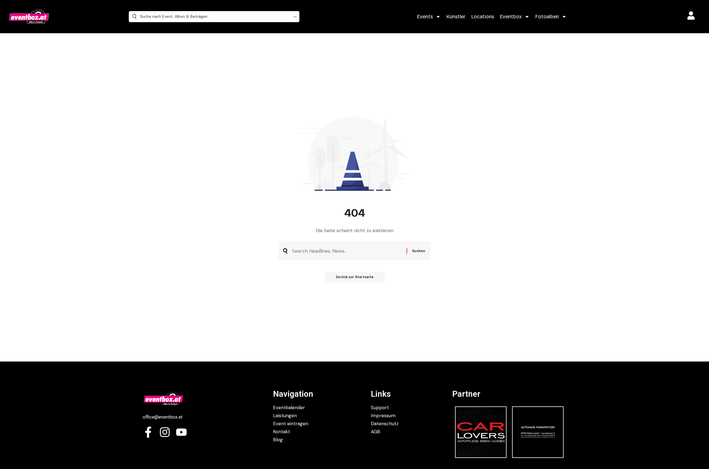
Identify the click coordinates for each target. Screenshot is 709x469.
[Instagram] (164, 432)
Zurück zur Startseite (355, 277)
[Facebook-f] (148, 432)
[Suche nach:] (347, 251)
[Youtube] (181, 432)
